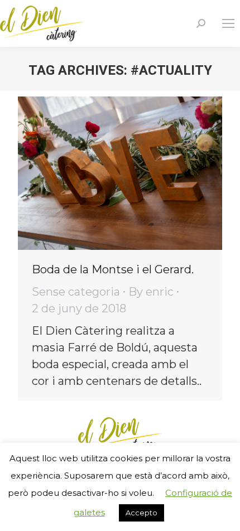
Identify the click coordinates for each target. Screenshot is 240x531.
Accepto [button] (141, 512)
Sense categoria (76, 291)
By (151, 291)
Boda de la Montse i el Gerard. (113, 269)
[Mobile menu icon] (228, 23)
